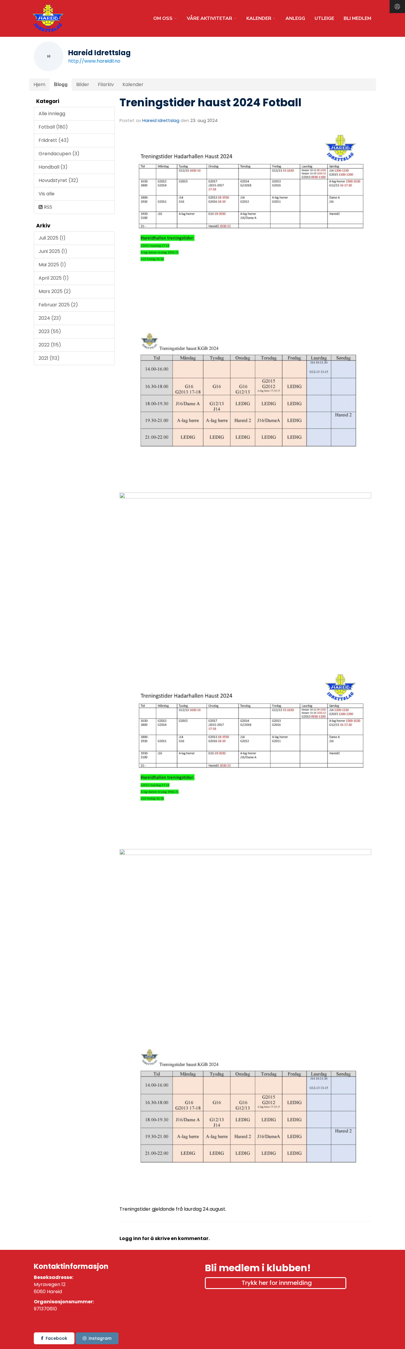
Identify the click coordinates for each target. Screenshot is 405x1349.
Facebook (56, 1338)
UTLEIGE (324, 18)
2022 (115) (50, 344)
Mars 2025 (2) (55, 291)
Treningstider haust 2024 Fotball (210, 102)
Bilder (82, 84)
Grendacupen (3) (59, 153)
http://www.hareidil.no (94, 61)
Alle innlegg (52, 113)
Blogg (61, 84)
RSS (47, 207)
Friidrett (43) (54, 140)
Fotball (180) (53, 127)
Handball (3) (53, 167)
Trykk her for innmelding (277, 1283)
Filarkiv (106, 84)
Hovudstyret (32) (58, 180)
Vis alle (47, 193)
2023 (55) (50, 331)
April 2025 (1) (54, 278)
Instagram (100, 1338)
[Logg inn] (397, 6)
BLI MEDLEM (357, 18)
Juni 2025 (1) (53, 251)
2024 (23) (50, 318)
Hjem (39, 84)
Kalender (132, 84)
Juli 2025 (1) (52, 238)
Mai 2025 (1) (52, 264)
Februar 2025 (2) (58, 304)
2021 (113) (49, 358)
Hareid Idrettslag (160, 120)
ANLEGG (295, 18)
